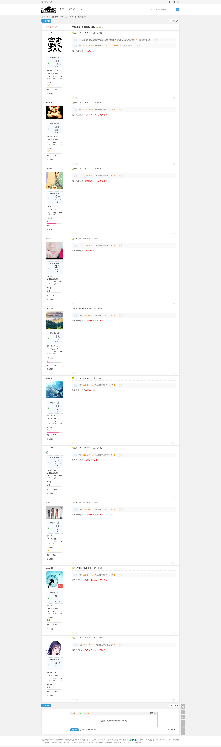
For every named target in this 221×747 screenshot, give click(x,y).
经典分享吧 (42, 16)
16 (48, 282)
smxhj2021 (50, 448)
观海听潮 (49, 378)
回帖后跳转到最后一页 (89, 730)
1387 (54, 611)
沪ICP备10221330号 (163, 740)
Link (80, 713)
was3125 (49, 238)
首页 (62, 9)
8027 (61, 282)
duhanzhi (49, 568)
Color (74, 713)
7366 (61, 678)
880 (54, 476)
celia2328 (49, 308)
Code (86, 713)
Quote (83, 713)
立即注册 (176, 2)
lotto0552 (49, 169)
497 (54, 541)
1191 (48, 142)
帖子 (152, 9)
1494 (54, 142)
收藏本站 (52, 2)
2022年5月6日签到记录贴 (77, 17)
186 (48, 76)
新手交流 (64, 17)
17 (48, 541)
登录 (170, 2)
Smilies (89, 713)
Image (77, 713)
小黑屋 (142, 740)
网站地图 (176, 740)
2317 (61, 212)
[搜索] (177, 9)
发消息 (51, 94)
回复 (76, 98)
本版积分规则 (172, 729)
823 (54, 678)
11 (48, 352)
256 (54, 212)
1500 (61, 352)
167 (54, 352)
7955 (61, 476)
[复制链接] (101, 27)
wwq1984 (49, 33)
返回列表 (175, 21)
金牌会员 (50, 218)
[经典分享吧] (48, 13)
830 (54, 76)
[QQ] (133, 740)
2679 (61, 421)
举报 (173, 98)
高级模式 (153, 713)
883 (54, 282)
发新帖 (47, 21)
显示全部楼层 (97, 33)
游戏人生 (49, 502)
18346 (55, 156)
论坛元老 (50, 82)
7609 (61, 76)
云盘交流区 (54, 17)
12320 (55, 625)
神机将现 (49, 103)
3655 (61, 541)
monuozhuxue (51, 638)
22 (48, 212)
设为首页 (45, 2)
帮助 (82, 9)
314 (54, 421)
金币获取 (72, 9)
